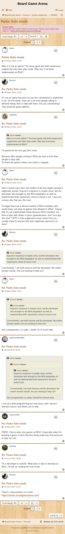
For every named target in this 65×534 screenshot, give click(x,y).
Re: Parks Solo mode (14, 89)
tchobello (13, 115)
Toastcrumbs (14, 415)
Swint (11, 48)
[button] (40, 42)
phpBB (23, 528)
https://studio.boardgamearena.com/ (20, 495)
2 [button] (36, 42)
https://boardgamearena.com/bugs (25, 31)
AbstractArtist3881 (16, 338)
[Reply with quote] (56, 50)
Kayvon (12, 80)
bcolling (12, 446)
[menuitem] (9, 10)
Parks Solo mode (14, 21)
